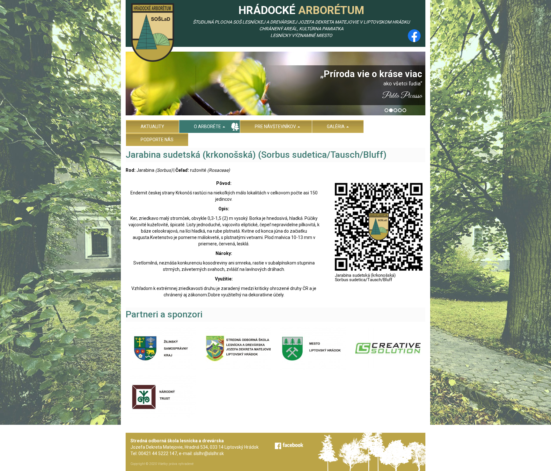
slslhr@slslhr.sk (209, 453)
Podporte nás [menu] (157, 139)
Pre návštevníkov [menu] (276, 126)
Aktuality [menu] (152, 126)
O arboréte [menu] (208, 126)
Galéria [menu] (336, 126)
